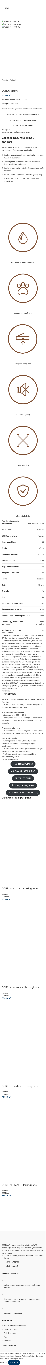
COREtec (5, 897)
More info (4, 1362)
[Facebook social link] (17, 2)
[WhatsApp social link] (25, 2)
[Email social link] (20, 2)
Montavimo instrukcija (23, 771)
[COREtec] (21, 1216)
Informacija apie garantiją (23, 793)
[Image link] (13, 1237)
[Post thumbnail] (8, 1280)
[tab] (12, 114)
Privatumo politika (10, 1329)
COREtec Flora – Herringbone (19, 1185)
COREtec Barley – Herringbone (20, 1086)
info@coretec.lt (12, 1266)
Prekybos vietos (10, 1333)
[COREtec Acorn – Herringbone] (23, 823)
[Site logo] (23, 8)
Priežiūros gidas (23, 778)
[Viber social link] (28, 2)
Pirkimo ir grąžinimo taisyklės (15, 1325)
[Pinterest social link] (23, 2)
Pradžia (5, 80)
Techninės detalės (23, 764)
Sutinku (14, 1362)
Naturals (13, 80)
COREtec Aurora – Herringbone (20, 987)
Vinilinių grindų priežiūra (13, 1313)
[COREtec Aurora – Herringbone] (23, 922)
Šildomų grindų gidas (23, 785)
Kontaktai (7, 1341)
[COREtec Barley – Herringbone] (23, 1021)
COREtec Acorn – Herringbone (20, 888)
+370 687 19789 (12, 1262)
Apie (5, 1337)
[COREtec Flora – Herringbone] (23, 1119)
